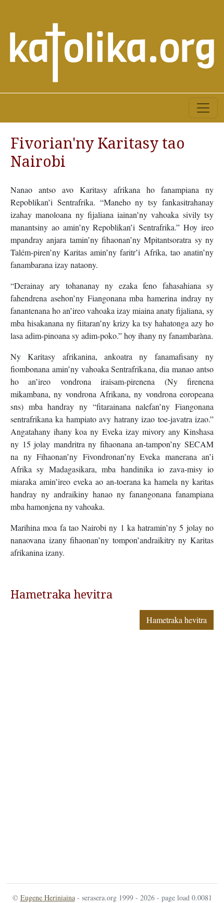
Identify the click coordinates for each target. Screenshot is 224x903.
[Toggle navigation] (203, 107)
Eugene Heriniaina (47, 897)
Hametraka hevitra (176, 619)
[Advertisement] (112, 754)
